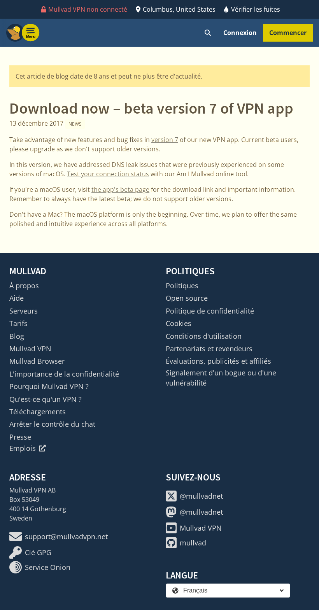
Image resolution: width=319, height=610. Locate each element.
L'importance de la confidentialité (64, 374)
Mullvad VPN (30, 348)
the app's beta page (120, 189)
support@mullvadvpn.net (66, 536)
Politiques (182, 285)
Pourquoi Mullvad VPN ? (49, 386)
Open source (187, 298)
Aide (16, 298)
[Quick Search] (207, 33)
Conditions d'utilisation (204, 336)
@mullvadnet (201, 496)
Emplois (22, 448)
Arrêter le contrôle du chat (52, 424)
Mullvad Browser (37, 361)
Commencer (288, 32)
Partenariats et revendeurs (209, 348)
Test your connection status (108, 174)
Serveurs (23, 311)
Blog (16, 336)
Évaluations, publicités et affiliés (218, 361)
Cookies (178, 323)
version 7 (164, 139)
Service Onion (47, 567)
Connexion (240, 32)
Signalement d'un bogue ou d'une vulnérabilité (221, 377)
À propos (24, 285)
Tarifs (18, 323)
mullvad (193, 542)
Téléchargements (37, 411)
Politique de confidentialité (210, 311)
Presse (20, 437)
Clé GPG (38, 552)
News (75, 124)
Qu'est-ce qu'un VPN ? (45, 399)
